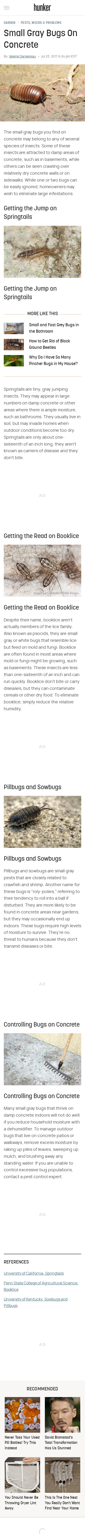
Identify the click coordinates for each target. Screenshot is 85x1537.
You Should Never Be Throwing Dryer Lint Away (21, 1503)
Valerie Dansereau (22, 56)
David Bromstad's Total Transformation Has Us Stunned (61, 1443)
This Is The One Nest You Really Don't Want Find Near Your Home (62, 1503)
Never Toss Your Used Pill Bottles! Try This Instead (22, 1443)
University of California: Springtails (34, 1273)
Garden (10, 23)
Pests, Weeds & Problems (41, 23)
